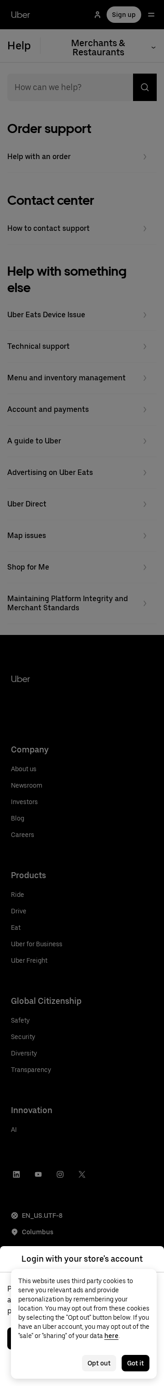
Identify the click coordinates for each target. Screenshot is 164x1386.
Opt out (99, 1363)
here (111, 1335)
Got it (135, 1363)
